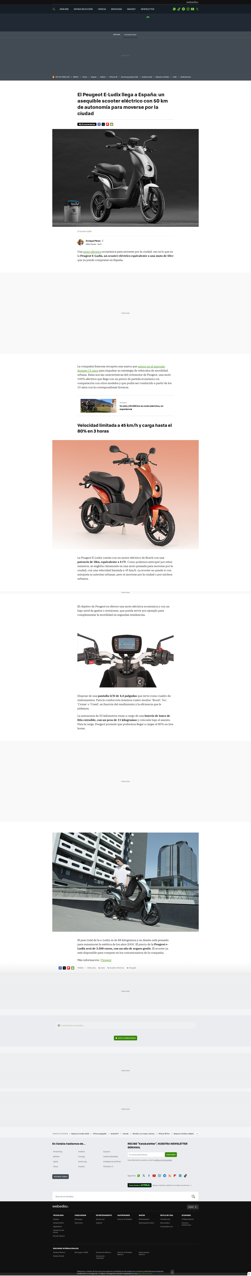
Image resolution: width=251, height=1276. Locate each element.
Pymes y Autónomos (186, 1224)
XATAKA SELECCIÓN (83, 8)
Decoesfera (165, 1223)
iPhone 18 (113, 77)
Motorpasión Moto (146, 1223)
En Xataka (123, 403)
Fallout (103, 77)
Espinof (99, 1223)
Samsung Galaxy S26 (129, 77)
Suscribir (170, 1154)
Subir (190, 1207)
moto (102, 967)
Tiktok (178, 9)
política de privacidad (163, 1160)
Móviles (56, 1156)
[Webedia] (192, 2)
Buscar (193, 1196)
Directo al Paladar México (124, 1253)
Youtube (192, 9)
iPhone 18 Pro (164, 1133)
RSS (170, 1175)
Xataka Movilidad (110, 1156)
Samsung (82, 1161)
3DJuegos (78, 1219)
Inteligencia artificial (112, 1161)
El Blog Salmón (188, 1219)
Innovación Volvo (130, 34)
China (84, 77)
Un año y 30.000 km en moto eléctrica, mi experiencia (141, 407)
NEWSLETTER (147, 8)
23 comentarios (88, 124)
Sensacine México (103, 1252)
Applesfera (57, 1226)
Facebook (99, 124)
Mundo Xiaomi (59, 1236)
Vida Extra (79, 1223)
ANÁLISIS (64, 8)
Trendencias (165, 1219)
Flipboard (107, 124)
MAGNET (131, 8)
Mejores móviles (162, 77)
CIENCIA (102, 8)
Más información (145, 1273)
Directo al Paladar (124, 1219)
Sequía (93, 77)
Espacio (106, 1151)
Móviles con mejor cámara (144, 1133)
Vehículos (91, 967)
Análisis (81, 1151)
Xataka (56, 1219)
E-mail (111, 124)
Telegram (183, 9)
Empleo (81, 1166)
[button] (94, 240)
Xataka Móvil (58, 1223)
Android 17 (115, 1133)
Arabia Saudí (147, 77)
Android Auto (185, 77)
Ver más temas (60, 1176)
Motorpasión (144, 1219)
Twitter (197, 9)
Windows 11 (108, 1166)
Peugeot (106, 960)
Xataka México (59, 1252)
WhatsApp (174, 9)
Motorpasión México (144, 1253)
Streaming (57, 1151)
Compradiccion (166, 1226)
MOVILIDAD (116, 8)
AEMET (76, 77)
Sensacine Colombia (100, 1257)
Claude (126, 1133)
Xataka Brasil (58, 1256)
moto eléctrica (92, 251)
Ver (127, 1038)
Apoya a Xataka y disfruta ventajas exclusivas (171, 1185)
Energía (81, 1156)
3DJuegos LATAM (81, 1252)
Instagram (188, 9)
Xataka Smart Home (58, 1231)
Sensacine (100, 1219)
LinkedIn (180, 1175)
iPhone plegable (100, 1133)
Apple (55, 1161)
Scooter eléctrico (116, 967)
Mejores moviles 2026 (80, 1133)
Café (175, 77)
